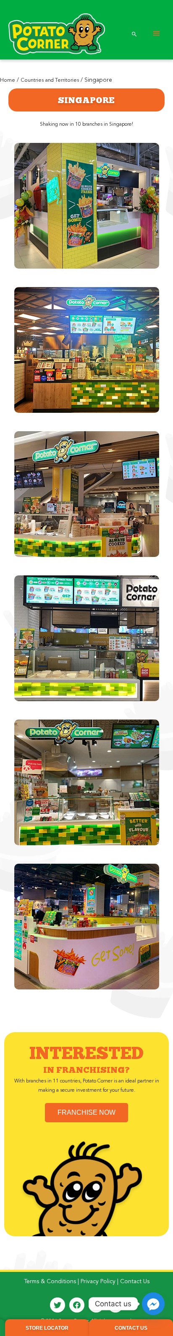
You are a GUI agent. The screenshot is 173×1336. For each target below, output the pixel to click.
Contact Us (134, 1281)
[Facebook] (76, 1305)
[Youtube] (115, 1305)
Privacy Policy (98, 1281)
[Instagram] (96, 1305)
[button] (86, 1112)
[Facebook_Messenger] (153, 1303)
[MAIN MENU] (156, 34)
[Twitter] (57, 1305)
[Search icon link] (134, 34)
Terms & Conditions (50, 1281)
